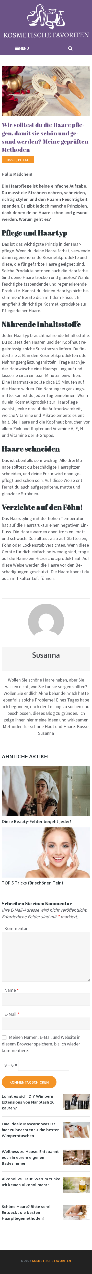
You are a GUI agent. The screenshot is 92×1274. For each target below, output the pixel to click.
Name (11, 990)
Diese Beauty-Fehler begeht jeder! (36, 821)
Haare (11, 160)
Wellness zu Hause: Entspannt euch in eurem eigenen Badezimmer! (30, 1157)
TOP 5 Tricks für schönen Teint (33, 883)
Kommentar (16, 928)
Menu (24, 48)
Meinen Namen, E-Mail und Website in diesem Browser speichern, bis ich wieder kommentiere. (41, 1043)
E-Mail (11, 1014)
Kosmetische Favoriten (51, 1261)
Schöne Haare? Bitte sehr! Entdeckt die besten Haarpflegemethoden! (26, 1212)
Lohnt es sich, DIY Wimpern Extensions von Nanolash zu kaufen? (28, 1102)
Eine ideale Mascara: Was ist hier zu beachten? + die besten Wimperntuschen (31, 1129)
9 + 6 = (11, 1065)
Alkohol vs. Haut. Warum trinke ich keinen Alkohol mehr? (31, 1181)
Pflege (23, 160)
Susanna (46, 655)
